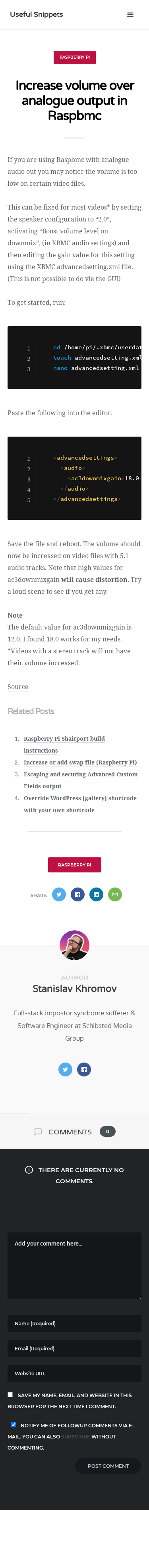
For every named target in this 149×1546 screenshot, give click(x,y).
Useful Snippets (36, 14)
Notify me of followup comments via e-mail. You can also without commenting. (71, 1437)
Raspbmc (70, 159)
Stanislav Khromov (75, 989)
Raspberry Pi (75, 57)
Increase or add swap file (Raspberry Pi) (80, 762)
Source (18, 686)
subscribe (75, 1437)
